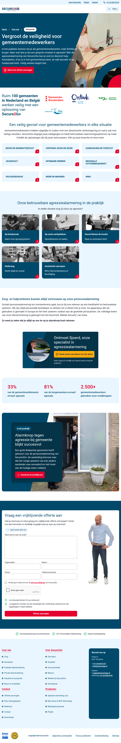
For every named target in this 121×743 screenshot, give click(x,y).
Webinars (8, 706)
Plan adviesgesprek (12, 701)
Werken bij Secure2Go (57, 678)
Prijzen (86, 2)
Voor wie (15, 29)
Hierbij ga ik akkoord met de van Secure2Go (32, 583)
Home (4, 29)
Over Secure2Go (75, 2)
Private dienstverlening (13, 673)
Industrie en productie (13, 678)
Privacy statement (83, 736)
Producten (50, 689)
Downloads (9, 717)
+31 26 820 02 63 (106, 675)
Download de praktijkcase (32, 475)
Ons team (52, 657)
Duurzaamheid (54, 667)
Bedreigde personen (56, 706)
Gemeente (8, 662)
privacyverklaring (38, 583)
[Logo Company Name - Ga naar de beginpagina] (11, 9)
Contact (95, 2)
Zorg (6, 657)
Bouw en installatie (12, 684)
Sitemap (115, 736)
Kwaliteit (51, 662)
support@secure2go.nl (101, 673)
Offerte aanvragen (41, 613)
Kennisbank (53, 684)
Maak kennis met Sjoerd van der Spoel (76, 354)
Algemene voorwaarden (62, 736)
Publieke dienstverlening (14, 667)
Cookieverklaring (101, 736)
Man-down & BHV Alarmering (60, 701)
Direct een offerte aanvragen (20, 70)
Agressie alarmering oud (58, 695)
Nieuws (51, 673)
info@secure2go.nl (100, 666)
